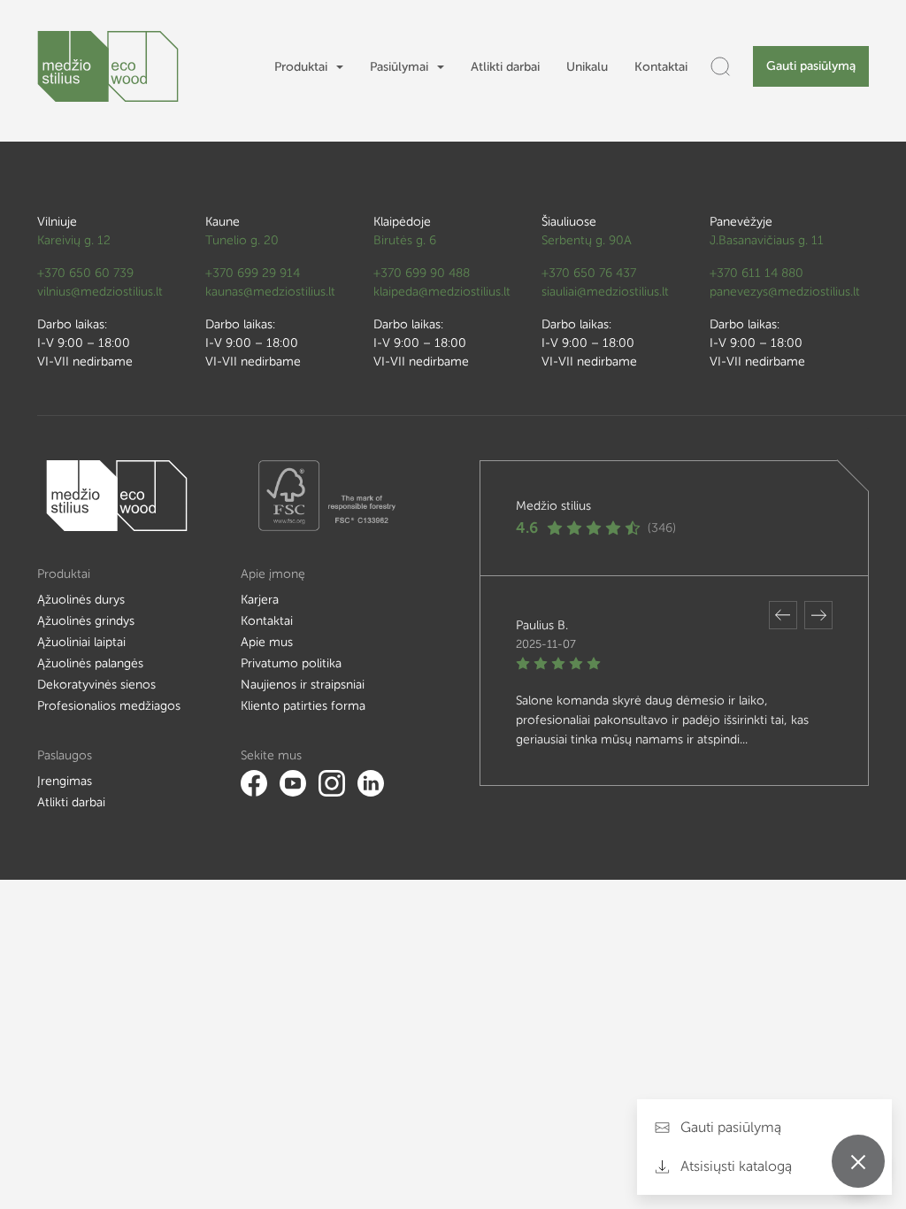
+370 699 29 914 (252, 273)
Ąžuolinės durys (81, 599)
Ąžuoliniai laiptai (81, 642)
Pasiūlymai (399, 66)
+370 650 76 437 (588, 273)
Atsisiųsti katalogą (734, 1166)
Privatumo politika (291, 663)
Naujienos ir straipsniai (303, 684)
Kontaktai (660, 66)
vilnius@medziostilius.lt (100, 291)
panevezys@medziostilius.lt (785, 291)
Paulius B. (542, 625)
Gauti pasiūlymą (811, 65)
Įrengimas (64, 781)
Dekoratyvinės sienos (96, 684)
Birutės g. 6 (404, 240)
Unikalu (587, 66)
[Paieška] (720, 66)
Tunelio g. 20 (242, 240)
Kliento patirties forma (303, 705)
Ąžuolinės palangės (90, 663)
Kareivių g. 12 (74, 240)
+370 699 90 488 (421, 273)
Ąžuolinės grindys (85, 620)
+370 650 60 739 (85, 273)
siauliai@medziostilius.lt (605, 291)
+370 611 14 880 (756, 273)
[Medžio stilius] (108, 66)
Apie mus (267, 642)
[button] (783, 615)
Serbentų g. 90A (586, 240)
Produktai (300, 66)
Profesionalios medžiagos (108, 705)
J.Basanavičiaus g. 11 (767, 240)
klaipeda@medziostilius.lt (442, 291)
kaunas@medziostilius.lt (270, 291)
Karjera (260, 599)
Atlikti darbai (505, 66)
